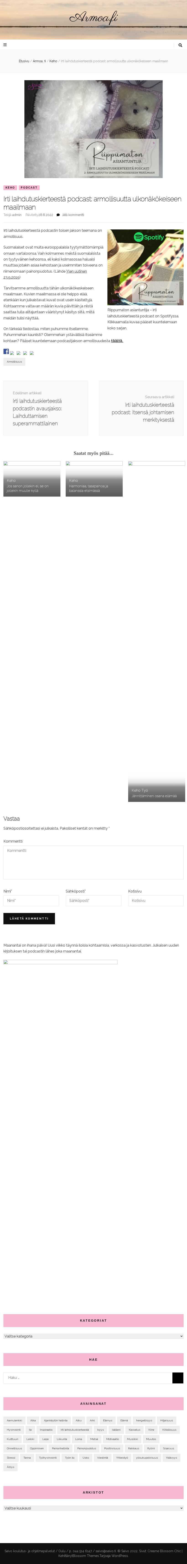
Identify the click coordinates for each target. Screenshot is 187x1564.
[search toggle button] (180, 45)
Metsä (94, 1439)
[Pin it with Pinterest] (26, 354)
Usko (86, 1457)
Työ (144, 790)
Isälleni (116, 1429)
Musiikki (132, 1439)
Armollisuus (14, 361)
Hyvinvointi (14, 1429)
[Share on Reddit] (19, 354)
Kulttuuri (12, 1439)
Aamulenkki (14, 1420)
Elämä (124, 1420)
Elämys (107, 1420)
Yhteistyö (122, 1457)
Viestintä (102, 1457)
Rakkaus (133, 1448)
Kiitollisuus (169, 1429)
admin (16, 215)
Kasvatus (134, 1429)
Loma (78, 1439)
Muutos (151, 1439)
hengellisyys (144, 1420)
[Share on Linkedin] (32, 354)
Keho (10, 187)
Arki (92, 1420)
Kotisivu (135, 891)
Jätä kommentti (73, 215)
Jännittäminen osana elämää (154, 796)
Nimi (7, 891)
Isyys (100, 1429)
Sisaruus (168, 1448)
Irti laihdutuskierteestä (75, 1429)
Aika (33, 1420)
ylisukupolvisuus (147, 1457)
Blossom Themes (86, 1556)
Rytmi (151, 1448)
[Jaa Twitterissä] (13, 354)
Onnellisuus (14, 1448)
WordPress (120, 1556)
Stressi (11, 1457)
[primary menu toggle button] (5, 45)
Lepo (45, 1439)
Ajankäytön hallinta (56, 1420)
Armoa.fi (93, 18)
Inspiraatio (46, 1429)
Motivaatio (112, 1439)
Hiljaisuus (166, 1420)
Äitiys (10, 1467)
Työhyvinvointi (48, 1457)
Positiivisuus (112, 1448)
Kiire (151, 1429)
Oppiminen (37, 1448)
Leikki (30, 1439)
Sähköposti (76, 891)
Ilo (30, 1429)
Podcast (29, 187)
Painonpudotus (86, 1448)
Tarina (27, 1457)
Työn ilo (69, 1457)
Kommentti (13, 841)
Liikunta (62, 1439)
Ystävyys (171, 1457)
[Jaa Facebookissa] (6, 351)
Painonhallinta (60, 1448)
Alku (79, 1420)
